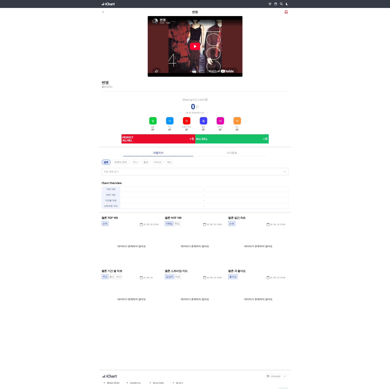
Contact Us (135, 383)
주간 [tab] (105, 276)
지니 (135, 162)
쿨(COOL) (107, 86)
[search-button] (281, 4)
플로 (145, 162)
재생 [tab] (177, 276)
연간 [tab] (118, 276)
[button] (151, 224)
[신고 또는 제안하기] (286, 12)
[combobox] (276, 376)
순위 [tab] (105, 223)
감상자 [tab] (169, 276)
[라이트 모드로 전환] (287, 4)
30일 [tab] (176, 223)
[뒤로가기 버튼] (103, 12)
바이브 (157, 162)
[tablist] (105, 223)
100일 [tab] (169, 223)
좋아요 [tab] (232, 276)
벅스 (169, 162)
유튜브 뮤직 (120, 162)
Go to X (179, 382)
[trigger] (195, 171)
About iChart (113, 382)
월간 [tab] (111, 276)
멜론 (106, 162)
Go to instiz (158, 382)
